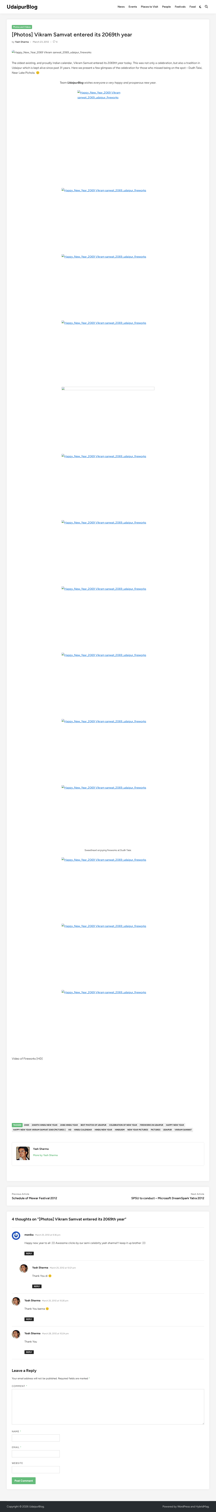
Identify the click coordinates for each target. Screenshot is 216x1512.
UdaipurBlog (22, 7)
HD (69, 1130)
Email (17, 1447)
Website (17, 1463)
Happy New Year (175, 1125)
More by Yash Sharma (45, 1155)
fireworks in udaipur (151, 1125)
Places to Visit (149, 6)
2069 (26, 1125)
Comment (19, 1386)
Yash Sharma (22, 41)
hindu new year (103, 1130)
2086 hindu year (69, 1125)
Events (133, 6)
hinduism (120, 1130)
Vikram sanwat (183, 1130)
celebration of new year (123, 1125)
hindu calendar (83, 1130)
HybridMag (202, 1506)
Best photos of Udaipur (93, 1125)
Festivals (180, 6)
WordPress (183, 1506)
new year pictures (137, 1130)
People (166, 6)
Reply (29, 1253)
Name (16, 1431)
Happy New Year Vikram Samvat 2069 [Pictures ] (39, 1130)
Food (193, 6)
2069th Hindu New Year (44, 1125)
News (121, 6)
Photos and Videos (22, 27)
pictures (155, 1130)
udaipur (167, 1130)
